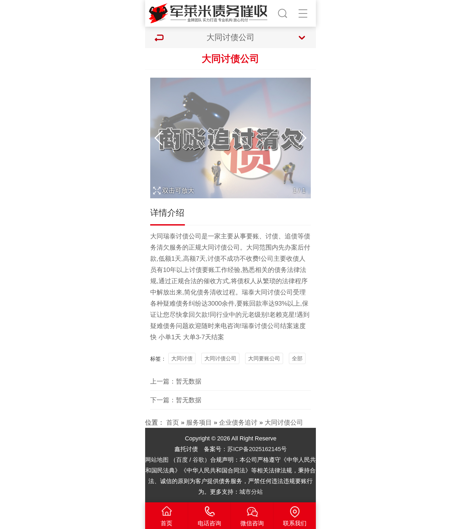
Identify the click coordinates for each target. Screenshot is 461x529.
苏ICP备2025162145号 (257, 449)
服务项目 (199, 422)
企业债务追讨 (238, 422)
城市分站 (251, 491)
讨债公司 (188, 236)
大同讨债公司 (220, 358)
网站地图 (157, 459)
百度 (182, 459)
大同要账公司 (264, 358)
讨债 (271, 236)
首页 (172, 422)
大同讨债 (182, 358)
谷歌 (198, 459)
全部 (297, 358)
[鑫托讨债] (211, 12)
